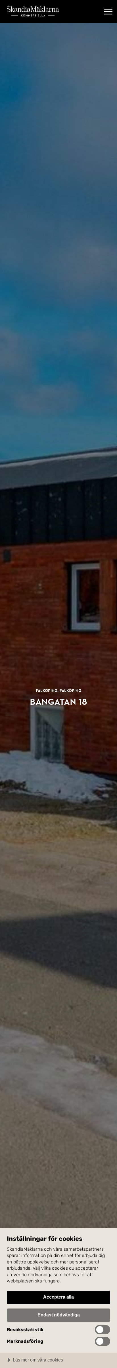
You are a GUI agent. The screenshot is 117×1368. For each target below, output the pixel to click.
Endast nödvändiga (58, 1314)
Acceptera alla (58, 1296)
